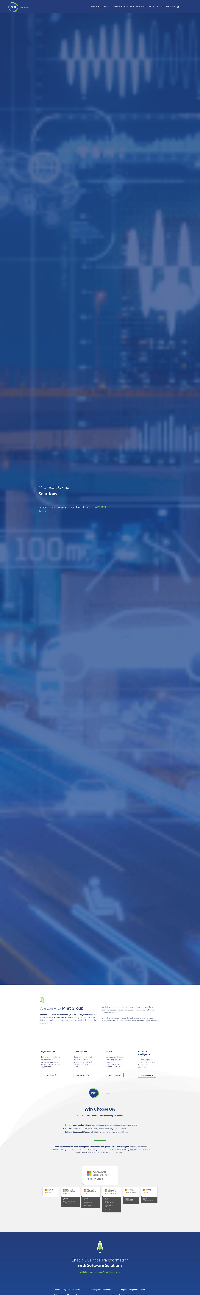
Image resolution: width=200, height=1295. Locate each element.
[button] (95, 6)
